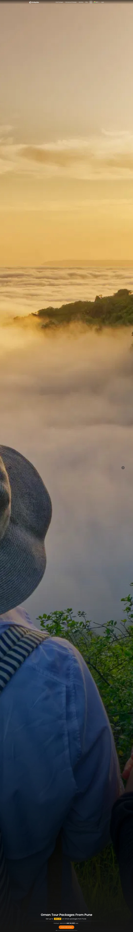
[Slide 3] (59, 930)
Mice (86, 2)
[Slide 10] (69, 930)
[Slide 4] (60, 930)
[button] (10, 467)
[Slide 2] (57, 930)
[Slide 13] (73, 930)
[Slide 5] (62, 930)
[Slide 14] (75, 930)
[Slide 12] (72, 930)
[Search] (90, 2)
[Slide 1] (56, 930)
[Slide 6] (63, 930)
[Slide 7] (65, 930)
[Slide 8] (66, 930)
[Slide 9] (68, 930)
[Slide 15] (76, 930)
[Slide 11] (70, 930)
